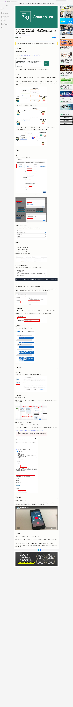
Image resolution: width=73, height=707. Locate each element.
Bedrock (29, 3)
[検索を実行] (56, 1)
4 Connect (2, 21)
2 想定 (2, 9)
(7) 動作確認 (3, 20)
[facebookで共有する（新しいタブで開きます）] (55, 37)
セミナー (40, 3)
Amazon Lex (24, 35)
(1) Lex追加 (3, 23)
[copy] (56, 279)
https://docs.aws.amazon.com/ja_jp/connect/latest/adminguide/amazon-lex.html (29, 430)
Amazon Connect (18, 35)
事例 (50, 3)
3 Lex (1, 10)
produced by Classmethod (16, 1)
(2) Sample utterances (4, 13)
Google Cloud (34, 3)
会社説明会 (44, 3)
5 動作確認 (2, 25)
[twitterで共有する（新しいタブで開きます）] (57, 37)
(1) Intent (2, 12)
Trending (20, 3)
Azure (38, 3)
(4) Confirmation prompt (5, 16)
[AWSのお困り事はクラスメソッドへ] (36, 559)
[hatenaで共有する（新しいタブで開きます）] (53, 37)
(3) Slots (2, 14)
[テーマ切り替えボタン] (67, 1)
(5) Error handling (4, 17)
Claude (26, 3)
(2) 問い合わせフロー (4, 24)
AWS (23, 3)
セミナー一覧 (66, 117)
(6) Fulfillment (3, 19)
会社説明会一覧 (66, 120)
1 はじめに (2, 8)
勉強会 (48, 3)
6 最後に (2, 27)
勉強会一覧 (66, 123)
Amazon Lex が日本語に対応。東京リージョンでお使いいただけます (27, 55)
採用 (53, 3)
